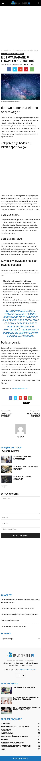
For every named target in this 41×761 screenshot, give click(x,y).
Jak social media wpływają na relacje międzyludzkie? (19, 614)
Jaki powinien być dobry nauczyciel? (13, 626)
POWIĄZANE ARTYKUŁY (11, 447)
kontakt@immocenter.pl (28, 670)
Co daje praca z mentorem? (33, 415)
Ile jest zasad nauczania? (10, 620)
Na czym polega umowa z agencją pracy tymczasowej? (26, 708)
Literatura (5, 723)
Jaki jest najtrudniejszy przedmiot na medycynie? (18, 608)
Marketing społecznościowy (12, 743)
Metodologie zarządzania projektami (16, 746)
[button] (38, 3)
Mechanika (5, 740)
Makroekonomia (7, 733)
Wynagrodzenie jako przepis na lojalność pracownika (26, 698)
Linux (3, 749)
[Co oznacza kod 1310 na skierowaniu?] (6, 479)
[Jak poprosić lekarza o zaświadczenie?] (6, 459)
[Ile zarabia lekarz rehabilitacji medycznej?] (6, 469)
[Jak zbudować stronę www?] (6, 690)
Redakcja (8, 64)
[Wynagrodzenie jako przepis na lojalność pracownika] (6, 700)
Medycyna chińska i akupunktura (14, 736)
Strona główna (5, 50)
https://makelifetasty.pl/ (19, 388)
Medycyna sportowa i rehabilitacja (15, 53)
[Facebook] (18, 675)
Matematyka (6, 730)
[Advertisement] (20, 27)
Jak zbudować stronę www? (24, 688)
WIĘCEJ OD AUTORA (10, 451)
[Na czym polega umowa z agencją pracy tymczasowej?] (6, 710)
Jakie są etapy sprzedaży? (6, 415)
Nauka (3, 53)
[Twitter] (23, 675)
